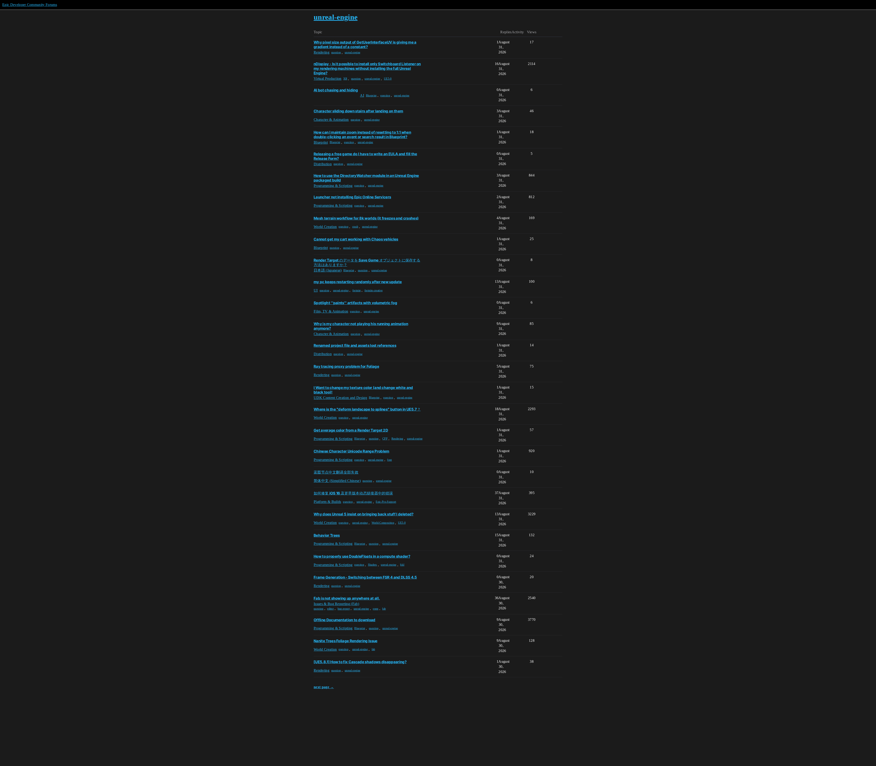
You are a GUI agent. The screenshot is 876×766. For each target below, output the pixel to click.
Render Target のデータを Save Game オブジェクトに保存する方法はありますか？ (367, 262)
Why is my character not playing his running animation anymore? (361, 326)
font (389, 459)
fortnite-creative (374, 290)
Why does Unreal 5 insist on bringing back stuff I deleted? (364, 514)
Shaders (372, 564)
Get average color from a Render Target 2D (351, 430)
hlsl (402, 564)
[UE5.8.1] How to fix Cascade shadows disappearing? (360, 662)
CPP (385, 438)
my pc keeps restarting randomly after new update (358, 281)
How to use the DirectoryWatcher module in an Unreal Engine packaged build (366, 177)
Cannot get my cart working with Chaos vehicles (356, 239)
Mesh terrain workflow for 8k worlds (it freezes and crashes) (366, 218)
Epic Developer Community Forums (29, 5)
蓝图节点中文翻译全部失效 (336, 472)
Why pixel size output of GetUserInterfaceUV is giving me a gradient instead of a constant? (365, 44)
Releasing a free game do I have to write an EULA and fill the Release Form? (365, 156)
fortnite (356, 290)
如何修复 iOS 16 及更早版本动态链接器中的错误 (353, 493)
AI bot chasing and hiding (336, 90)
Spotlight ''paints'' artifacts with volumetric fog (355, 302)
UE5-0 (388, 78)
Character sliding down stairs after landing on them (358, 111)
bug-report (344, 608)
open (375, 608)
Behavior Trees (327, 535)
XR (345, 78)
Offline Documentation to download (344, 620)
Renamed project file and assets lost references (355, 345)
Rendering (397, 438)
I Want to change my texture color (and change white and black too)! (363, 389)
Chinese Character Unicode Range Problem (351, 451)
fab (384, 608)
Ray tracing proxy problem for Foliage (346, 366)
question (336, 52)
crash (355, 226)
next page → (324, 687)
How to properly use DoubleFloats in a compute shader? (362, 556)
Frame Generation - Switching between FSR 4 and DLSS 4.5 (365, 577)
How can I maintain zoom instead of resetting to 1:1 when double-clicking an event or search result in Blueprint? (362, 134)
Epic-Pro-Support (386, 501)
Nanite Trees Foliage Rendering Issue (346, 641)
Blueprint (371, 95)
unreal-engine (352, 52)
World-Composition (383, 522)
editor (330, 608)
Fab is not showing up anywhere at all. (347, 598)
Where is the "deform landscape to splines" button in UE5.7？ (367, 409)
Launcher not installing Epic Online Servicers (352, 197)
